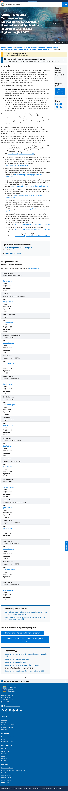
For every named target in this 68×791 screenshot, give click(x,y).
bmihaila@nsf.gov (8, 487)
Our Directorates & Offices (8, 725)
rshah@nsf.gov (7, 528)
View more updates (13, 253)
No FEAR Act (36, 788)
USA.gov (43, 788)
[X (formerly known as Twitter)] (6, 710)
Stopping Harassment (7, 775)
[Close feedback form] (66, 542)
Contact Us (4, 729)
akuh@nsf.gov (7, 446)
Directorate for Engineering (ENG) (15, 662)
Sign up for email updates (12, 706)
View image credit (62, 42)
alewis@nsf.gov (7, 466)
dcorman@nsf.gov (8, 363)
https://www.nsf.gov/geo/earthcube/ (16, 165)
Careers (3, 722)
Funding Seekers (6, 748)
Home (3, 47)
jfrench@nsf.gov (8, 384)
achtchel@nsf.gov (8, 343)
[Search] (59, 4)
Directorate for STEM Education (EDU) (17, 659)
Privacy (25, 788)
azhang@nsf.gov (8, 590)
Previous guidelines (60, 92)
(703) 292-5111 (5, 702)
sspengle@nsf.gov (8, 302)
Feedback (66, 547)
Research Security (6, 777)
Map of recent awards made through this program (25, 639)
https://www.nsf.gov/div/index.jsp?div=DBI (21, 154)
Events (3, 739)
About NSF (4, 720)
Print (65, 47)
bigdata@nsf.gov (34, 269)
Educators (4, 758)
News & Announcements (8, 737)
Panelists (3, 761)
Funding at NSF (10, 47)
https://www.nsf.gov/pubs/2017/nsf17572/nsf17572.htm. (32, 236)
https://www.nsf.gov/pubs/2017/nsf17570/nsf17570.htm (32, 224)
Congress (3, 753)
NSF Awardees (5, 751)
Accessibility (49, 788)
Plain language (57, 788)
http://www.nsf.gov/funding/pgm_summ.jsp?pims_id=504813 (29, 186)
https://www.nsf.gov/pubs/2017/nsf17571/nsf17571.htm (32, 229)
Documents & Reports (7, 768)
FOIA (30, 788)
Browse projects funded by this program (23, 633)
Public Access (5, 773)
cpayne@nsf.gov (8, 508)
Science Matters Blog (7, 741)
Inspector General (18, 788)
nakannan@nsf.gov (9, 405)
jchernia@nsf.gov (8, 322)
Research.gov (5, 782)
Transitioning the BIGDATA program (17, 247)
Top (65, 671)
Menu (65, 4)
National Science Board (7, 727)
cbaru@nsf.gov (7, 281)
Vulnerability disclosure (6, 788)
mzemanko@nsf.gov (9, 569)
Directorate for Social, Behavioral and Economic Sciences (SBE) (24, 671)
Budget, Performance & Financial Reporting (13, 770)
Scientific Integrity (6, 780)
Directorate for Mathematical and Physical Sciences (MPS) (23, 665)
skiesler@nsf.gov (8, 425)
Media (3, 756)
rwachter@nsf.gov (8, 549)
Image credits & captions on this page (16, 681)
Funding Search (20, 47)
